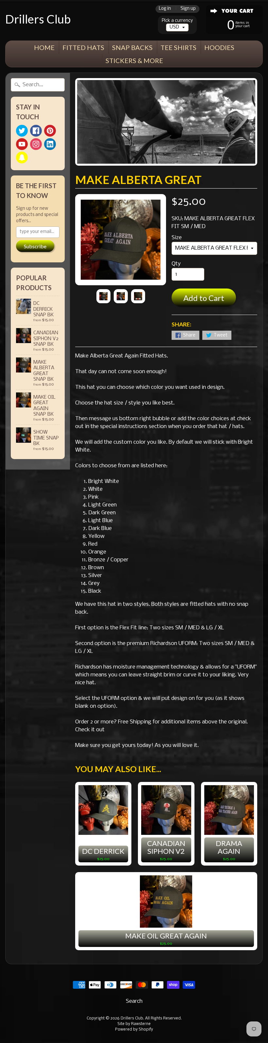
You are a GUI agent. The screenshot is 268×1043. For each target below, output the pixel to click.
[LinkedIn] (50, 144)
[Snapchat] (22, 157)
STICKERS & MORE (134, 60)
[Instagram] (36, 144)
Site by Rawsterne (134, 1024)
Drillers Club (38, 19)
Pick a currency (177, 20)
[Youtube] (22, 144)
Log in (165, 9)
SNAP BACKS (132, 47)
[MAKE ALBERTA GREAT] (103, 296)
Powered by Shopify (134, 1030)
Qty (176, 264)
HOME (44, 47)
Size (177, 238)
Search (134, 1001)
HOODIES (219, 47)
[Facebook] (36, 131)
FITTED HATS (83, 47)
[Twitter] (22, 131)
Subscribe (35, 246)
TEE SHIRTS (178, 47)
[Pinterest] (50, 131)
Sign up (188, 9)
